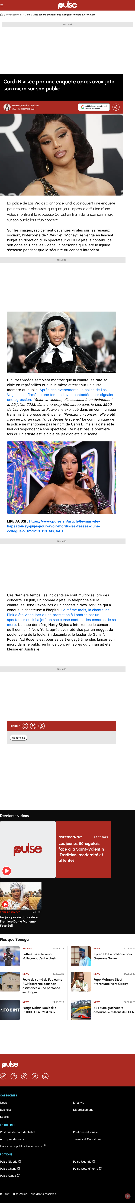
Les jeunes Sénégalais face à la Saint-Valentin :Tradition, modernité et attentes (81, 852)
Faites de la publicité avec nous (21, 1146)
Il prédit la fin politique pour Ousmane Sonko (113, 956)
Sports (27, 948)
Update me (18, 737)
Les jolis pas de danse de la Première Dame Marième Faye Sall (19, 921)
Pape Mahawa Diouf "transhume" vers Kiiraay (111, 982)
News (25, 974)
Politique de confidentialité (17, 1132)
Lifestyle (78, 1102)
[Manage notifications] (127, 1196)
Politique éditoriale (85, 1132)
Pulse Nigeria (8, 1161)
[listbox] (67, 905)
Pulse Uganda (82, 1161)
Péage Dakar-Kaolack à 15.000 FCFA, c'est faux (39, 1010)
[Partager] (116, 107)
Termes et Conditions (87, 1139)
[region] (67, 905)
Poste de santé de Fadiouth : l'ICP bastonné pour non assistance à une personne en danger (42, 986)
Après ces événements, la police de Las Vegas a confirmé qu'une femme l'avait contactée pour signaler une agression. (60, 395)
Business (5, 1109)
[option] (20, 906)
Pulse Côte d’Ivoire (85, 1168)
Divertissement (13, 14)
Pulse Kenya (8, 1175)
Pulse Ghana (8, 1168)
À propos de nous (12, 1139)
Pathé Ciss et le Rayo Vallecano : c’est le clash (39, 956)
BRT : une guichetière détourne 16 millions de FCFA (114, 1010)
